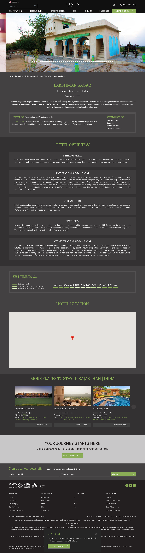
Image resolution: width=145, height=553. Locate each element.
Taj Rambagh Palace (24, 408)
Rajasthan (48, 76)
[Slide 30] (92, 61)
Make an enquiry (121, 11)
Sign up (115, 474)
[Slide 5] (41, 61)
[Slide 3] (36, 61)
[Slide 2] (34, 61)
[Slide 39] (110, 61)
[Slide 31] (94, 61)
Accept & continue (57, 546)
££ (77, 96)
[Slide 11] (53, 61)
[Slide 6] (43, 61)
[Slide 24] (79, 61)
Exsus (72, 4)
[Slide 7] (45, 61)
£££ (78, 96)
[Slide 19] (69, 61)
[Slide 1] (32, 61)
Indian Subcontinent (31, 76)
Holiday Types (45, 500)
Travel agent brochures (113, 510)
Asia (75, 500)
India (41, 76)
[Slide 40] (112, 61)
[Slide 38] (108, 61)
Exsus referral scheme (112, 507)
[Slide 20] (71, 61)
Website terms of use (110, 516)
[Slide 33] (98, 61)
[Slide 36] (104, 61)
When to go (44, 510)
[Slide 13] (57, 61)
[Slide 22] (75, 61)
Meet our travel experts (113, 500)
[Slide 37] (106, 61)
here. (33, 548)
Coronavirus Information (16, 510)
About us (108, 497)
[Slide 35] (102, 61)
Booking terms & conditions (127, 516)
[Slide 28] (87, 61)
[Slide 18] (67, 61)
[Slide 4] (39, 61)
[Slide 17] (65, 61)
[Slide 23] (77, 61)
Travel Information (14, 507)
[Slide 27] (85, 61)
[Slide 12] (55, 61)
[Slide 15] (61, 61)
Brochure (104, 11)
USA (75, 507)
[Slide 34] (100, 61)
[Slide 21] (73, 61)
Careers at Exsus (111, 504)
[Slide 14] (59, 61)
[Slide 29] (90, 61)
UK (74, 497)
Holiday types (37, 11)
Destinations (15, 11)
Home (11, 76)
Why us (88, 11)
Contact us (12, 500)
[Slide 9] (49, 61)
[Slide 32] (96, 61)
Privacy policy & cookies (94, 516)
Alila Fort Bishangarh (65, 408)
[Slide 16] (63, 61)
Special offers (58, 11)
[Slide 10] (51, 61)
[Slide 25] (81, 61)
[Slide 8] (47, 61)
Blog (75, 11)
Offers (43, 504)
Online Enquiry (13, 504)
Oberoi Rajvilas (100, 408)
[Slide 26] (83, 61)
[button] (72, 338)
